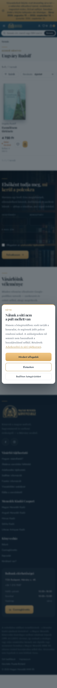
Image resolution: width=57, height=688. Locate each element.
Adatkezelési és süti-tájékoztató (23, 347)
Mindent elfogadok (29, 357)
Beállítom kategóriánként (28, 376)
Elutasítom (28, 367)
